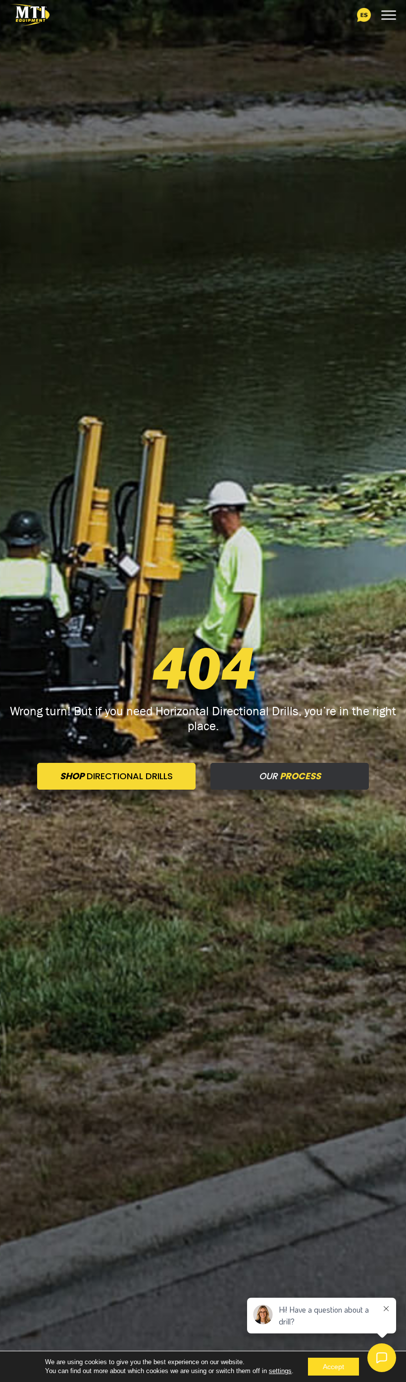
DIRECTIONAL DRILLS (116, 776)
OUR (290, 776)
